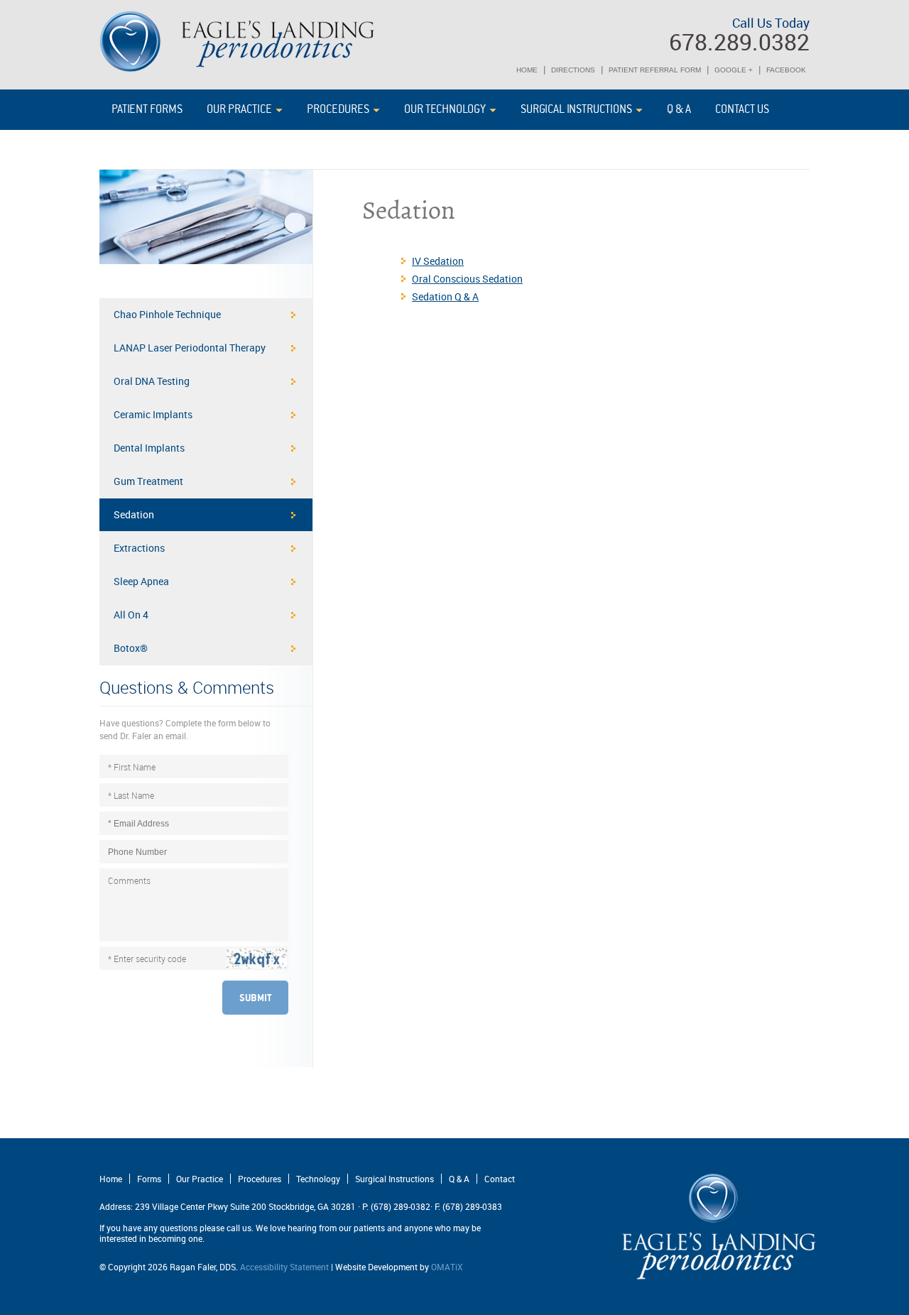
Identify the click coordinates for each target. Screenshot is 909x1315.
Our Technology (445, 109)
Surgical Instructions (576, 109)
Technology (318, 1178)
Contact (499, 1178)
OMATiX (447, 1266)
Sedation (134, 514)
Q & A (679, 109)
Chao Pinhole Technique (167, 314)
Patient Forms (147, 109)
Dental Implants (149, 447)
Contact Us (742, 109)
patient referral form (655, 70)
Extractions (139, 548)
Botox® (131, 648)
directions (573, 70)
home (527, 70)
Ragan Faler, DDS (237, 41)
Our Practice (239, 109)
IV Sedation (438, 261)
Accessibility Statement (284, 1266)
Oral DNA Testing (152, 381)
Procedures (338, 109)
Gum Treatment (148, 481)
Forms (149, 1178)
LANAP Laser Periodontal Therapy (190, 347)
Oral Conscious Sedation (467, 278)
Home (110, 1178)
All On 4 (131, 614)
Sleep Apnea (141, 581)
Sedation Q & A (445, 296)
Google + (733, 70)
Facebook (786, 70)
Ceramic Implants (153, 414)
